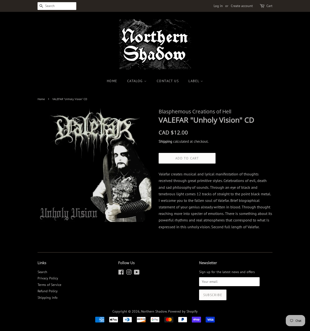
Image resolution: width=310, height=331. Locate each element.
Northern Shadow (154, 311)
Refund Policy (48, 291)
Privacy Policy (48, 278)
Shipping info (48, 297)
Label (194, 81)
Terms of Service (49, 285)
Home (112, 81)
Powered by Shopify (183, 311)
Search (42, 272)
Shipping (165, 141)
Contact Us (168, 81)
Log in (218, 6)
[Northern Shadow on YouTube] (137, 273)
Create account (242, 6)
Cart (269, 6)
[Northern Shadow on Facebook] (121, 273)
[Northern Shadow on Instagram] (129, 273)
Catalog (135, 81)
